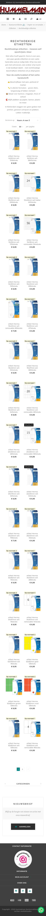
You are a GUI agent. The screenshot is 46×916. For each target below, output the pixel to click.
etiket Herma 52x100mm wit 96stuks (14, 661)
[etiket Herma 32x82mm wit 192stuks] (13, 561)
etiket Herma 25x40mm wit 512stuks (32, 536)
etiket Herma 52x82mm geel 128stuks (32, 661)
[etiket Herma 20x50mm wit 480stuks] (13, 435)
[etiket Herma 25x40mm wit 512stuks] (32, 519)
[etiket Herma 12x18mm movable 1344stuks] (32, 225)
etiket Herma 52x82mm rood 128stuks (32, 703)
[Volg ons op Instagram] (16, 891)
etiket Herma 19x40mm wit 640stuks (13, 410)
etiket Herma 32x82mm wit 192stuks (13, 578)
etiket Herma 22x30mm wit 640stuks (32, 494)
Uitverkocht (29, 425)
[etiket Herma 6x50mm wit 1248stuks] (13, 141)
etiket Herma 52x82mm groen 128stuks (14, 703)
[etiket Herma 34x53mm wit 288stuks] (32, 561)
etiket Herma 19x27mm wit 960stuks (32, 368)
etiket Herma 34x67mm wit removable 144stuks (32, 619)
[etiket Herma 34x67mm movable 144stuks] (32, 603)
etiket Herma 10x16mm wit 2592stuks (13, 200)
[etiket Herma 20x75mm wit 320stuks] (13, 477)
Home (3, 25)
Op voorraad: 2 (30, 131)
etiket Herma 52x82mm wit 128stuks (13, 745)
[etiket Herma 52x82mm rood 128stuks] (32, 686)
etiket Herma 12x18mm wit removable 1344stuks (32, 242)
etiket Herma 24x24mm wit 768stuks (13, 536)
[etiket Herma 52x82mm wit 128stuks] (13, 728)
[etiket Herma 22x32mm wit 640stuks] (32, 477)
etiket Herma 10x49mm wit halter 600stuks (32, 200)
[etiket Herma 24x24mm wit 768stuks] (13, 519)
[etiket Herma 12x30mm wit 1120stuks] (13, 267)
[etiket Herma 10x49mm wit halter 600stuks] (32, 183)
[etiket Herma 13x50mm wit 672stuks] (32, 309)
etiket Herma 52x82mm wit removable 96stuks (32, 745)
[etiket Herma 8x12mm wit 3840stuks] (32, 141)
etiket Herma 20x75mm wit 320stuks (14, 494)
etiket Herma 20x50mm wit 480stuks (14, 452)
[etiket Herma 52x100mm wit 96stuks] (13, 644)
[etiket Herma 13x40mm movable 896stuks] (13, 309)
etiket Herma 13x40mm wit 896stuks (32, 284)
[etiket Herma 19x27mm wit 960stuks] (32, 351)
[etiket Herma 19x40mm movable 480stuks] (32, 393)
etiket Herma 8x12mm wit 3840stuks (32, 158)
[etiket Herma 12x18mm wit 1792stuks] (13, 225)
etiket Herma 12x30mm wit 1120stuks (13, 284)
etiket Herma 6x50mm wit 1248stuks (13, 158)
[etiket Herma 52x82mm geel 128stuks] (32, 644)
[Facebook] (23, 891)
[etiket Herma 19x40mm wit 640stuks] (13, 393)
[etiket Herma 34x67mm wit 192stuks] (13, 603)
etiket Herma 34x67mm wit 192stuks (13, 619)
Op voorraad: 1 (11, 131)
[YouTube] (30, 891)
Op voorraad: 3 (30, 593)
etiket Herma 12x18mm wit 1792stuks (13, 242)
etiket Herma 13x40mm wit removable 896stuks (13, 326)
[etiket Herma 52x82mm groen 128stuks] (13, 686)
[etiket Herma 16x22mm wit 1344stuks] (13, 351)
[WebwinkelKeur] (23, 859)
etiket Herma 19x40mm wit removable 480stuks (32, 410)
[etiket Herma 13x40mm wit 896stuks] (32, 267)
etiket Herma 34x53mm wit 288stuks (32, 578)
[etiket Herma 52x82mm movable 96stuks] (32, 728)
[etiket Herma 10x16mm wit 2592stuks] (13, 183)
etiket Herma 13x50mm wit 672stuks (32, 326)
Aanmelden (24, 827)
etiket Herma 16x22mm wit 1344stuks (13, 368)
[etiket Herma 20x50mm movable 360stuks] (32, 435)
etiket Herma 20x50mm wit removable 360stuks (32, 452)
